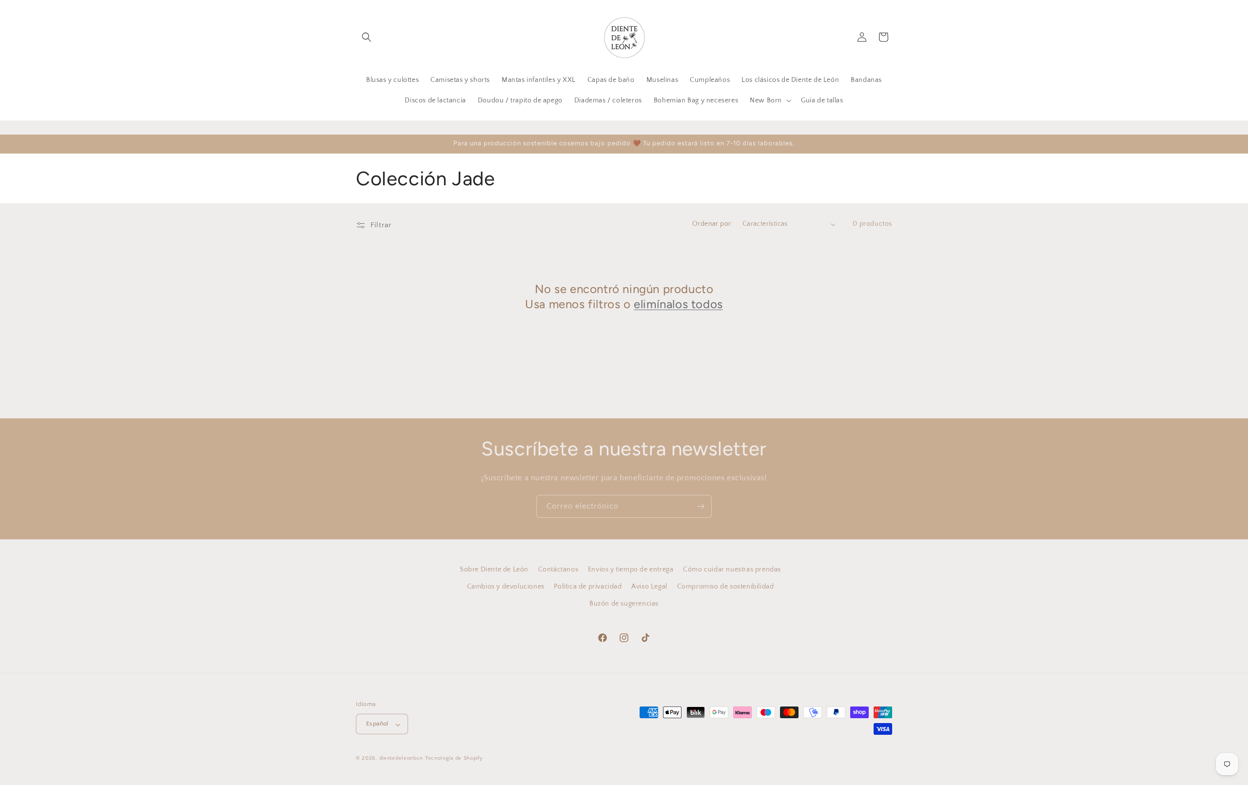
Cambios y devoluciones (506, 586)
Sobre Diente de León (494, 569)
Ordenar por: (712, 224)
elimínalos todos (678, 304)
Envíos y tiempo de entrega (631, 569)
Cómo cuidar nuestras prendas (732, 569)
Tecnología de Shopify (454, 759)
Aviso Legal (649, 586)
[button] (366, 37)
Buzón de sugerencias (624, 604)
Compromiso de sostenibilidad (725, 586)
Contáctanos (558, 569)
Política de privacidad (588, 586)
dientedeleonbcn (401, 759)
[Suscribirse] (700, 506)
